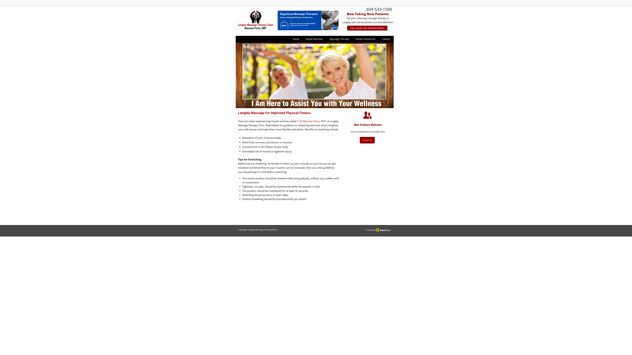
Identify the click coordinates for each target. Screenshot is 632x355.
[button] (314, 39)
